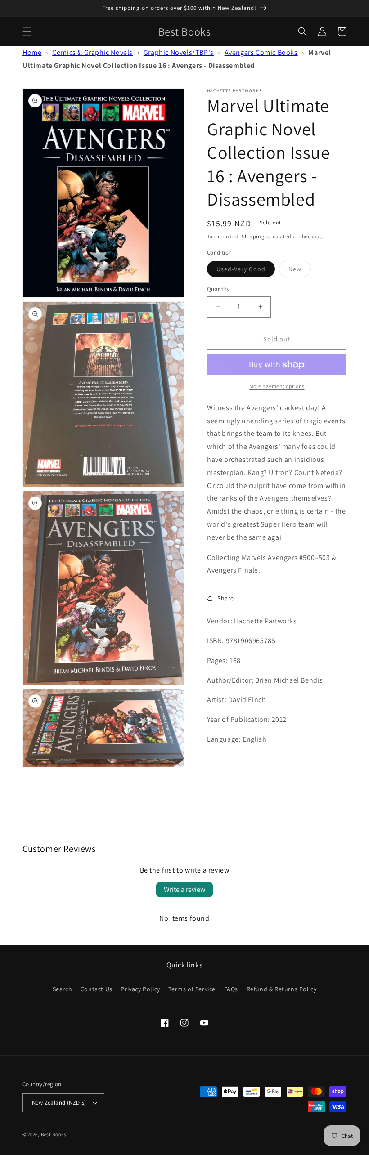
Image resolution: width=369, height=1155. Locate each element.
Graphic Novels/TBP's (179, 52)
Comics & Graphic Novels (92, 52)
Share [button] (225, 598)
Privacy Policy (140, 989)
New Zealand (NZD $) (59, 1102)
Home (31, 52)
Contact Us (96, 989)
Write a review (184, 889)
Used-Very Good (245, 270)
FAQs (231, 989)
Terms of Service (192, 989)
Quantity (218, 289)
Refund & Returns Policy (282, 989)
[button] (27, 31)
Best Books (54, 1134)
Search (62, 989)
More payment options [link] (277, 386)
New (299, 270)
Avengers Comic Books (261, 52)
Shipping (253, 236)
